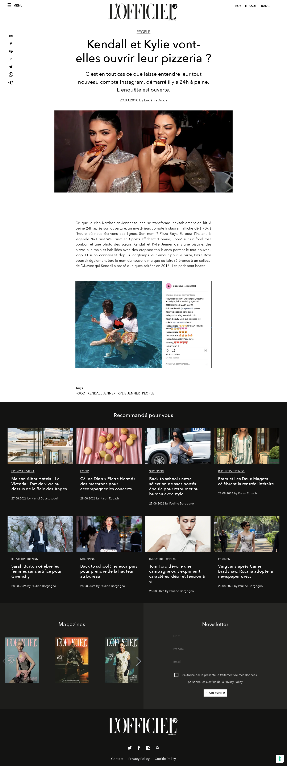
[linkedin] (11, 60)
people (148, 393)
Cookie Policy (165, 759)
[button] (138, 661)
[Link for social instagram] (148, 749)
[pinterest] (11, 52)
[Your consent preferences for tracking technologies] (280, 759)
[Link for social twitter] (130, 749)
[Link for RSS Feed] (157, 748)
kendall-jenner (101, 393)
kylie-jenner (129, 393)
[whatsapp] (11, 75)
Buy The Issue (246, 6)
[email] (11, 36)
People (143, 31)
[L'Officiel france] (143, 12)
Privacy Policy (234, 682)
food (80, 393)
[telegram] (11, 83)
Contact (117, 759)
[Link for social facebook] (139, 749)
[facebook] (11, 44)
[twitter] (11, 67)
